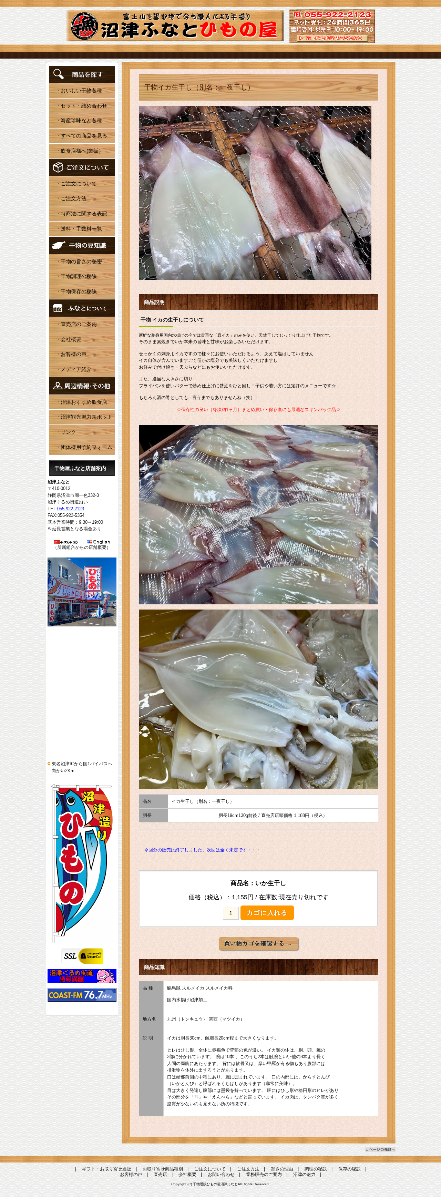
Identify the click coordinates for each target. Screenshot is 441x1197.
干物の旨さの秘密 (81, 261)
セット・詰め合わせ (84, 106)
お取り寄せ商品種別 (163, 1169)
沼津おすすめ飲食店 (84, 402)
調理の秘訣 (316, 1169)
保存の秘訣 (349, 1169)
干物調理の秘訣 (79, 276)
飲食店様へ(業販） (82, 151)
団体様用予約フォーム (86, 447)
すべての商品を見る (84, 136)
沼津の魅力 (304, 1174)
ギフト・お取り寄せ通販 (106, 1169)
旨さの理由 (282, 1169)
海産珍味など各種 (81, 120)
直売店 (160, 1174)
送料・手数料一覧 (81, 229)
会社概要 (71, 339)
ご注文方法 (73, 198)
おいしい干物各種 (81, 90)
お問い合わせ (221, 1174)
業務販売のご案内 (264, 1174)
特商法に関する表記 (84, 213)
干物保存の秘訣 (79, 291)
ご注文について (79, 183)
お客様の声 (73, 354)
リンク (68, 432)
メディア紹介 (76, 369)
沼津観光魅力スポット (86, 417)
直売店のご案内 (79, 324)
